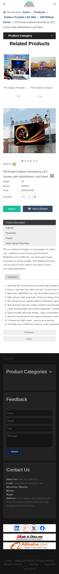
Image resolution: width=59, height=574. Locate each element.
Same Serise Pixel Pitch (17, 243)
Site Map (34, 564)
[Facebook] (42, 528)
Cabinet (9, 227)
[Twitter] (34, 528)
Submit (14, 451)
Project (9, 238)
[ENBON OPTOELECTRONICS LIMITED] (29, 537)
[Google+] (25, 528)
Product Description (15, 222)
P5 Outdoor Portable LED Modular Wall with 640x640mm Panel (16, 87)
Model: (6, 181)
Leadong (31, 568)
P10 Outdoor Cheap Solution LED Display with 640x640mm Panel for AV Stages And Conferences (43, 87)
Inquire (12, 208)
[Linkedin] (17, 528)
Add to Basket (40, 208)
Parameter (11, 233)
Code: (6, 190)
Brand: (6, 186)
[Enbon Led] (29, 545)
